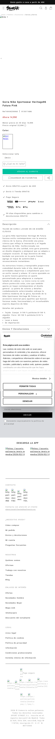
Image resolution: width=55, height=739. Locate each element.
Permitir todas (27, 386)
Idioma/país (11, 613)
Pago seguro (29, 673)
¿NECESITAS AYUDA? (15, 520)
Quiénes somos (13, 560)
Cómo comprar (12, 525)
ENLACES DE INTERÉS (16, 587)
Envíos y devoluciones (16, 535)
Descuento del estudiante (18, 618)
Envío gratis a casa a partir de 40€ (27, 2)
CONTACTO (11, 485)
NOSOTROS (11, 555)
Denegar (27, 401)
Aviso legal (11, 633)
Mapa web (10, 608)
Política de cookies (15, 638)
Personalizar (26, 394)
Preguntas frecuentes (16, 545)
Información (11, 648)
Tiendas (9, 575)
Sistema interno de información (21, 658)
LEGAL (9, 627)
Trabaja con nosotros (16, 570)
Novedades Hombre (15, 598)
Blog (8, 580)
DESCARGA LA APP (27, 443)
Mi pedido (10, 530)
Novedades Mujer (14, 603)
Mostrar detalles (39, 378)
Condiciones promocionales (19, 653)
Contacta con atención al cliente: (22, 507)
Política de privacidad (16, 643)
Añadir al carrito (27, 171)
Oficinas (10, 565)
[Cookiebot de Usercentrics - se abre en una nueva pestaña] (41, 336)
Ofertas (9, 593)
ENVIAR (28, 415)
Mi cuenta (10, 540)
